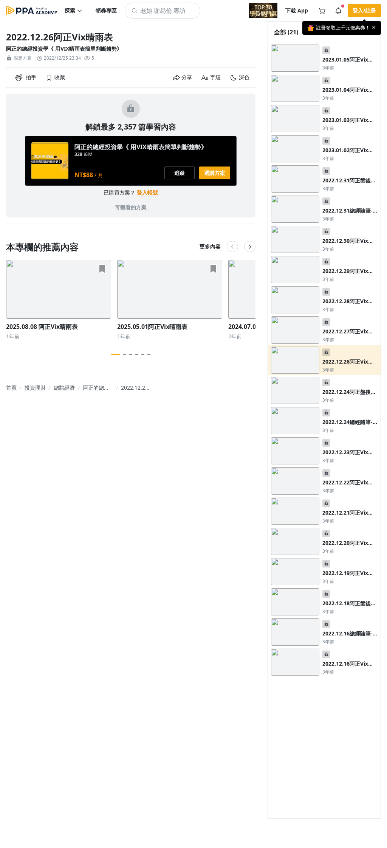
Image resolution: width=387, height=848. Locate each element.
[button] (74, 10)
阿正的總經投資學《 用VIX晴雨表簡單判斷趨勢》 (64, 48)
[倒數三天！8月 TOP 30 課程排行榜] (263, 10)
